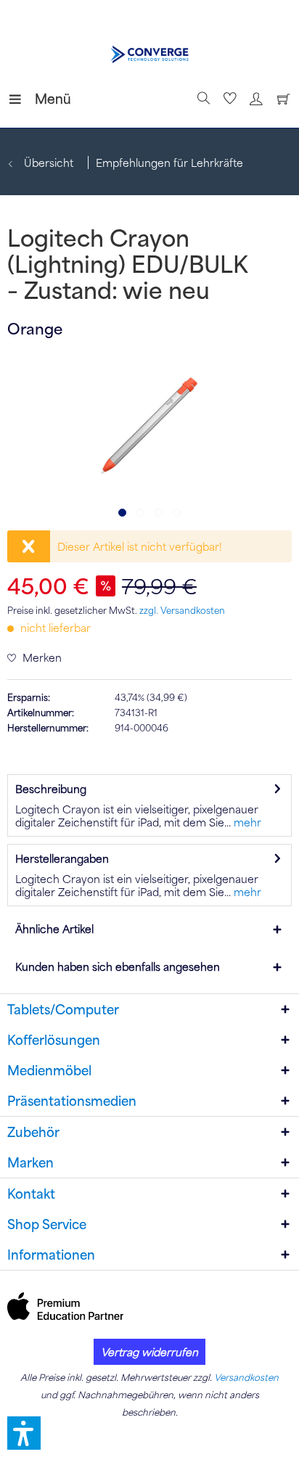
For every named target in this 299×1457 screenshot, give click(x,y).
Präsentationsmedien (71, 1101)
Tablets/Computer (63, 1009)
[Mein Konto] (254, 98)
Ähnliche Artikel (54, 928)
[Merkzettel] (227, 98)
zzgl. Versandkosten (182, 610)
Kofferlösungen (53, 1040)
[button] (24, 1433)
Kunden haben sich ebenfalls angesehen (117, 966)
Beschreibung (50, 788)
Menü (38, 98)
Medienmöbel (49, 1070)
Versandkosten (246, 1377)
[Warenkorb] (280, 98)
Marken (30, 1162)
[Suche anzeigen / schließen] (201, 98)
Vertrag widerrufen (149, 1351)
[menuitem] (21, 98)
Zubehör (33, 1132)
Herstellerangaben (62, 858)
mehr (246, 822)
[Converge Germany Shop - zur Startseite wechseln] (149, 54)
